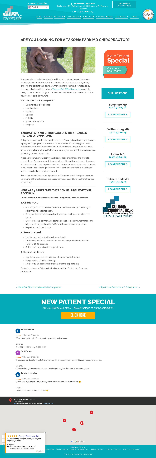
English (34, 7)
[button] (78, 315)
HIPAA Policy (83, 449)
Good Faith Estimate (132, 449)
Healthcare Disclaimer (66, 449)
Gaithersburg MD (80, 6)
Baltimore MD (63, 6)
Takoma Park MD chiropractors (67, 89)
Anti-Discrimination (45, 449)
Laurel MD (94, 6)
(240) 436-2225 (85, 11)
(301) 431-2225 (118, 132)
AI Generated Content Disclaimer (78, 454)
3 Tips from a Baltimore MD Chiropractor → (119, 287)
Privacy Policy (97, 449)
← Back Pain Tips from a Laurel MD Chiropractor (38, 287)
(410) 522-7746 (117, 107)
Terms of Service (113, 449)
